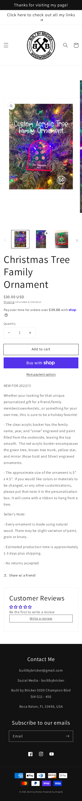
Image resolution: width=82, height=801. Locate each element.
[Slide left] (5, 240)
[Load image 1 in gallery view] (20, 239)
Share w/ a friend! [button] (22, 575)
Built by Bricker (35, 791)
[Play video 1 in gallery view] (41, 239)
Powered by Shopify (53, 791)
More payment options (41, 374)
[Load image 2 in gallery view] (61, 239)
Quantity (9, 323)
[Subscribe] (67, 736)
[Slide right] (77, 240)
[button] (6, 45)
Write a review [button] (41, 618)
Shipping (9, 301)
